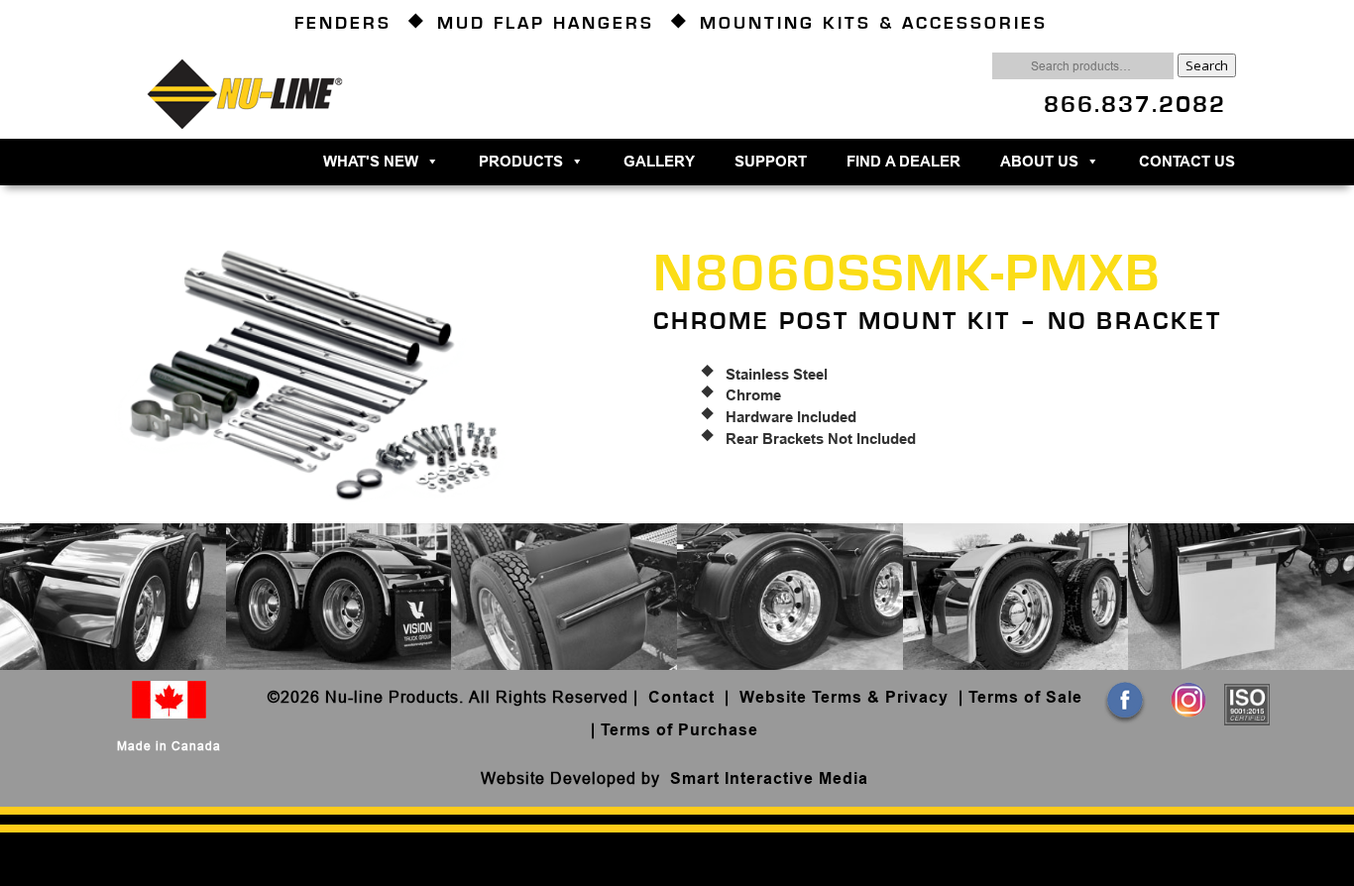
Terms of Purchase (679, 729)
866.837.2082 (1135, 105)
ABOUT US (1039, 161)
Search (1206, 65)
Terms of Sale (1025, 697)
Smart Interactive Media (769, 778)
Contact (684, 697)
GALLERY (659, 161)
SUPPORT (770, 161)
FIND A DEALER (903, 161)
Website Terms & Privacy (844, 697)
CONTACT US (1187, 161)
